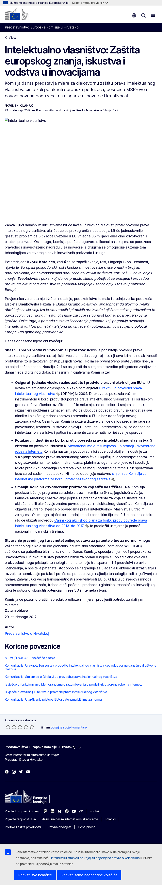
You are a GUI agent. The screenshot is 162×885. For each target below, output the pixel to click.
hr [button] (134, 15)
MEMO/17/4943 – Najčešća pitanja (30, 658)
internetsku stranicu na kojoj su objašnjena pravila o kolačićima (95, 858)
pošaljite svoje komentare (69, 727)
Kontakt (95, 811)
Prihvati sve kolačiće (35, 875)
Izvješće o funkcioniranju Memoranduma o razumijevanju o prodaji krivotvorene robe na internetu (73, 684)
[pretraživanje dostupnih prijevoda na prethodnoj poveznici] (58, 394)
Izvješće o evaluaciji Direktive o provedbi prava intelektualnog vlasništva (56, 692)
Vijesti (12, 37)
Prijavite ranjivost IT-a (20, 819)
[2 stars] (11, 726)
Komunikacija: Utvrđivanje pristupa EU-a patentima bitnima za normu (53, 699)
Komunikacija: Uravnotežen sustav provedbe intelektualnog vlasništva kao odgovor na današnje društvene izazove (80, 667)
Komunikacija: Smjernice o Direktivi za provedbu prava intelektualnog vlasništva (61, 676)
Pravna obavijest (59, 827)
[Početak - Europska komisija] (17, 14)
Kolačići (110, 819)
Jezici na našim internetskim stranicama (70, 819)
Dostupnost (86, 827)
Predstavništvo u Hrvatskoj (27, 633)
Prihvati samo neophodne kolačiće (89, 875)
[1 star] (8, 726)
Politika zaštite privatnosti (23, 827)
